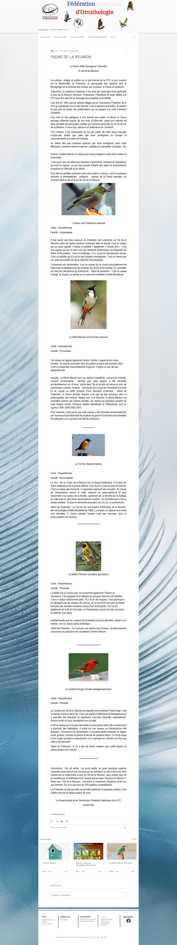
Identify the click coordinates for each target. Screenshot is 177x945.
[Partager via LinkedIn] (62, 821)
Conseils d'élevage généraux (97, 37)
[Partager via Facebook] (52, 821)
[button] (134, 37)
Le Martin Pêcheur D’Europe (120, 863)
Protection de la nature (58, 814)
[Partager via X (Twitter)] (57, 821)
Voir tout (134, 839)
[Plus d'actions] (125, 51)
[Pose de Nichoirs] (55, 851)
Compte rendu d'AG (60, 37)
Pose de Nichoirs (49, 863)
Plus (112, 37)
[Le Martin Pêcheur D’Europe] (122, 851)
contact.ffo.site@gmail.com (58, 30)
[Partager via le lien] (67, 821)
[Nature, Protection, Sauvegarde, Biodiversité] (88, 851)
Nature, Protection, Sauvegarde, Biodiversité (86, 864)
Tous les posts (45, 37)
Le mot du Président (77, 37)
